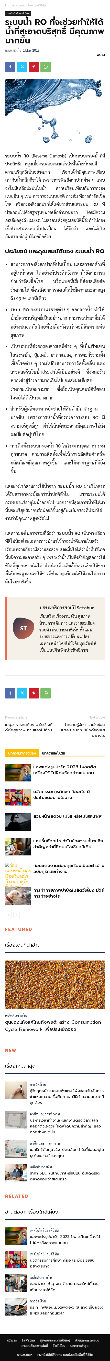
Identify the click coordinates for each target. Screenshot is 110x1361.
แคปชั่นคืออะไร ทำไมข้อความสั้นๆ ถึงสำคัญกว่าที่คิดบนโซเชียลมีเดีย (68, 843)
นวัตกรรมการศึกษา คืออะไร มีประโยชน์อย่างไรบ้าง (61, 794)
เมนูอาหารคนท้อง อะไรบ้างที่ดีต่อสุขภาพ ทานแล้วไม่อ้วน (28, 727)
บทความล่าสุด (79, 1346)
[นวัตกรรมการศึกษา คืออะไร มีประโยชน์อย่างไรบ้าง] (18, 797)
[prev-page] (8, 915)
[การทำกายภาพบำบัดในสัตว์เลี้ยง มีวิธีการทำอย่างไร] (18, 896)
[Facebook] (10, 67)
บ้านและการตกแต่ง (87, 1340)
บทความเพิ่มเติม (53, 753)
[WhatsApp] (45, 67)
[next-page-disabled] (16, 915)
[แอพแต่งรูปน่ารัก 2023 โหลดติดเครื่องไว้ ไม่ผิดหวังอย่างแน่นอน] (18, 773)
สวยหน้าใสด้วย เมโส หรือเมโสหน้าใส (67, 816)
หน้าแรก (12, 1340)
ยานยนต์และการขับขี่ (34, 1346)
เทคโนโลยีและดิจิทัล (32, 5)
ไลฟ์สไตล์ (28, 1340)
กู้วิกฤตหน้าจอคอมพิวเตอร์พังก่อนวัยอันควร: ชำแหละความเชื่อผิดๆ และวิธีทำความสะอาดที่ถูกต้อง (67, 1097)
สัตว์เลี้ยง (59, 1346)
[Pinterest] (34, 67)
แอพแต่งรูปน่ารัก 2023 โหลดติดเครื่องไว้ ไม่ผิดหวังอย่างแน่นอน (64, 769)
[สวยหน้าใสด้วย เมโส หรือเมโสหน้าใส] (18, 822)
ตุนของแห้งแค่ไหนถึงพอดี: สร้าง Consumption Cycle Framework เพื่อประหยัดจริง (53, 1026)
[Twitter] (22, 67)
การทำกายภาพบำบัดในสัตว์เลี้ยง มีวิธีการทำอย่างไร (68, 893)
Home (9, 5)
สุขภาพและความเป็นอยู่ (55, 1340)
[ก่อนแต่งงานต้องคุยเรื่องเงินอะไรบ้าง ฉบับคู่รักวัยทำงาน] (18, 876)
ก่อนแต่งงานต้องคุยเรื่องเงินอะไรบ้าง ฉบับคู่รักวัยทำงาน (68, 868)
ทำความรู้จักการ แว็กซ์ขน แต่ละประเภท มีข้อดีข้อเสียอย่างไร (83, 730)
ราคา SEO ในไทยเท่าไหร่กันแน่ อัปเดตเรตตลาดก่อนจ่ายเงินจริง (65, 1176)
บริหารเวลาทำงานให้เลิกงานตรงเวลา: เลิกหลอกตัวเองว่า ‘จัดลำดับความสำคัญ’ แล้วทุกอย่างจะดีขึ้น (65, 1126)
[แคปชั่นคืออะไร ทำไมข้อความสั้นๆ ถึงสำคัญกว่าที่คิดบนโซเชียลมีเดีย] (18, 847)
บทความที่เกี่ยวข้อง (22, 753)
